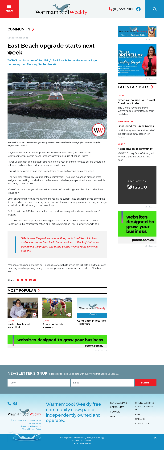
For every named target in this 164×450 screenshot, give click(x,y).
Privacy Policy (35, 429)
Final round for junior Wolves (136, 126)
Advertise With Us (144, 408)
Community (19, 29)
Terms (25, 429)
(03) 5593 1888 (123, 9)
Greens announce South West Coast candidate (136, 102)
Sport (113, 416)
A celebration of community (135, 148)
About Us (141, 414)
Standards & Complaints (30, 426)
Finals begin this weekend (52, 326)
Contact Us (142, 423)
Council (115, 412)
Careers (140, 419)
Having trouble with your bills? (20, 326)
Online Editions (144, 403)
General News (118, 403)
